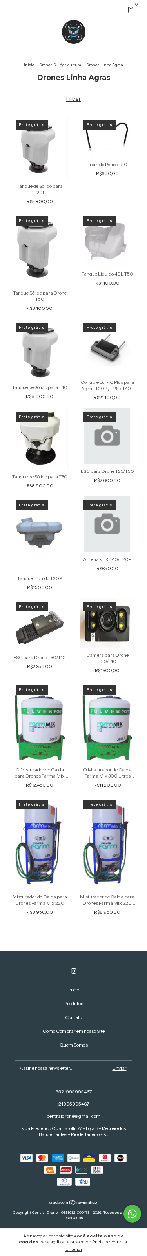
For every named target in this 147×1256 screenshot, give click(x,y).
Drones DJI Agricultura (60, 64)
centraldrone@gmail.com (73, 1116)
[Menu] (17, 10)
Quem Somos (74, 1045)
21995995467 (73, 1104)
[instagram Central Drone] (74, 971)
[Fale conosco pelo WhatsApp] (132, 1214)
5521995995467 (74, 1092)
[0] (130, 11)
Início (29, 64)
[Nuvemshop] (73, 1203)
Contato (73, 1017)
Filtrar (73, 98)
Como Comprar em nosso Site (74, 1031)
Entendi (73, 1249)
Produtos (73, 1003)
